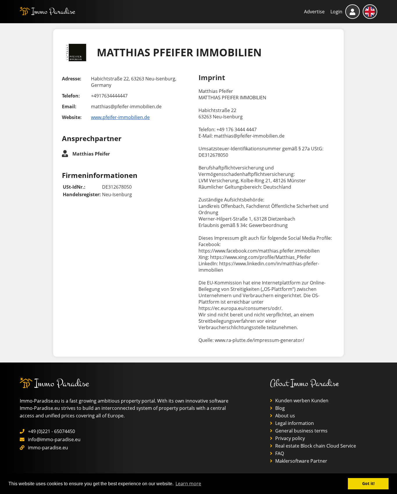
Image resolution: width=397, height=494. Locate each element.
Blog (279, 408)
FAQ (279, 453)
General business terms (301, 431)
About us (284, 415)
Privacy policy (289, 438)
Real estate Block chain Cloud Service (315, 446)
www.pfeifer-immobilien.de (120, 117)
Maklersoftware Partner (300, 461)
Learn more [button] (188, 483)
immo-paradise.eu (48, 447)
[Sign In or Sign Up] (352, 11)
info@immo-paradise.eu (54, 439)
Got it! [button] (368, 483)
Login (336, 11)
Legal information (294, 423)
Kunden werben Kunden (301, 400)
